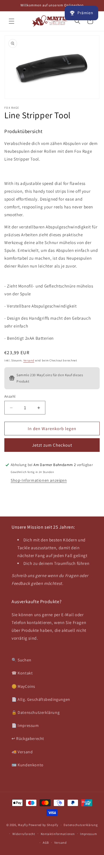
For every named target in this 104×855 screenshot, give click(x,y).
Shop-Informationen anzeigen (39, 480)
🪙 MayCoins (23, 686)
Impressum (88, 834)
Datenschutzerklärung (81, 825)
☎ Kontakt (22, 673)
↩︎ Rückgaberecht (28, 738)
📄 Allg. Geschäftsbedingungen (41, 699)
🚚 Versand (22, 751)
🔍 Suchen (21, 660)
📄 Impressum (25, 725)
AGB (46, 843)
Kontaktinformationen (58, 834)
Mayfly (23, 825)
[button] (11, 21)
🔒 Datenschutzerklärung (36, 712)
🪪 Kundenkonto (28, 764)
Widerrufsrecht (23, 834)
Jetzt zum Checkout (52, 445)
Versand (28, 360)
